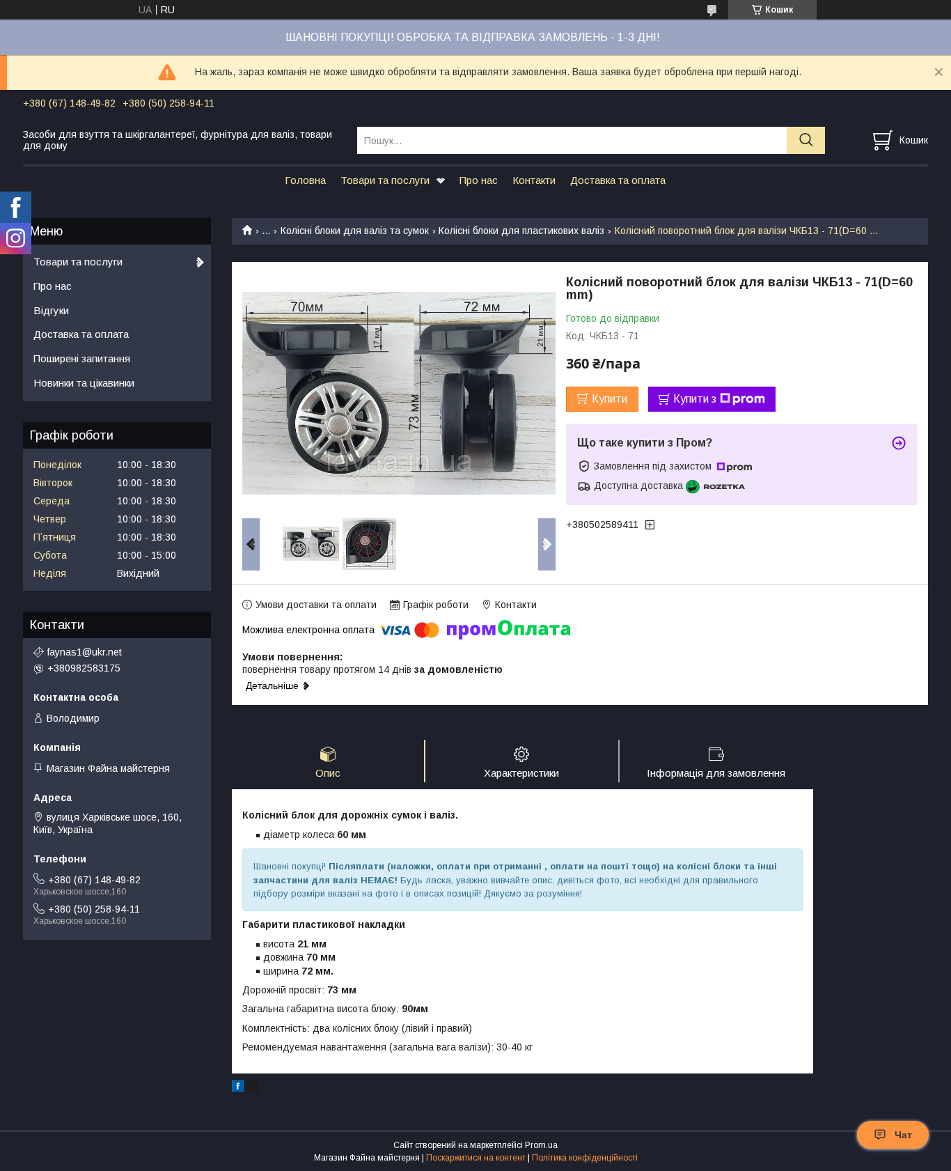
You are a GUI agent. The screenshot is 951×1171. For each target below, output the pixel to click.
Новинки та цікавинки (83, 383)
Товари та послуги (385, 180)
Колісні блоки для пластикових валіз (521, 230)
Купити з (694, 399)
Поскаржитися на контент (476, 1158)
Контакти (534, 180)
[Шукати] (806, 140)
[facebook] (238, 1088)
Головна (305, 180)
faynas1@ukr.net (84, 652)
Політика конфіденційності (585, 1158)
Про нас (478, 180)
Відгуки (51, 310)
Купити (609, 399)
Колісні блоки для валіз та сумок (355, 230)
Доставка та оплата (618, 180)
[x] (252, 1088)
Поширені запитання (81, 358)
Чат (903, 1134)
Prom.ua (541, 1145)
